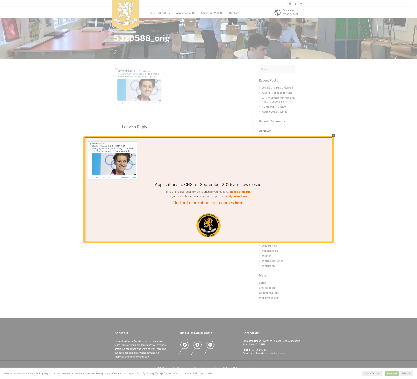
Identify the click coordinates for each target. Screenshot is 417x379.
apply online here (236, 196)
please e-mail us (240, 191)
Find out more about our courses (208, 202)
